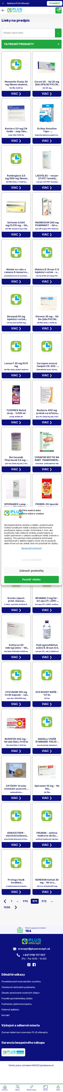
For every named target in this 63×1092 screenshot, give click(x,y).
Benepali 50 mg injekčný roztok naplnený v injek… (16, 319)
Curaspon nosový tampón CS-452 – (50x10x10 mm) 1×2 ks (47, 367)
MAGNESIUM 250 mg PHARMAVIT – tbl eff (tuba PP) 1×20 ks (47, 225)
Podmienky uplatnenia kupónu (16, 1004)
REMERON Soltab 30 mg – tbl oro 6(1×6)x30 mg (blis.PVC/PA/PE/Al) (47, 884)
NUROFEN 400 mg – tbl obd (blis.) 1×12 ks (16, 740)
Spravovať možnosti (31, 548)
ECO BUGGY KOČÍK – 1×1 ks (47, 693)
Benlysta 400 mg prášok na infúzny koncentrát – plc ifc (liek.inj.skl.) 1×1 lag (47, 414)
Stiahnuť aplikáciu (10, 1009)
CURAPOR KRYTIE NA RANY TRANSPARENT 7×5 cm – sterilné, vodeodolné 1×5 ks (47, 461)
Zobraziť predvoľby (31, 570)
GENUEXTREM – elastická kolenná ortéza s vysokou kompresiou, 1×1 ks (16, 837)
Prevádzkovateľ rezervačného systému (21, 981)
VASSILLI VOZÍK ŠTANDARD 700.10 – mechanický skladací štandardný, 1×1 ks (47, 743)
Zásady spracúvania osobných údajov (20, 992)
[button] (17, 1088)
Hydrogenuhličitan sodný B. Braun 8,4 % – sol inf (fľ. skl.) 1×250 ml (47, 649)
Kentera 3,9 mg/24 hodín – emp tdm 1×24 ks (16, 131)
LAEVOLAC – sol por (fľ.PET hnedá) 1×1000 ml (46, 178)
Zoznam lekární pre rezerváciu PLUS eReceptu (24, 1032)
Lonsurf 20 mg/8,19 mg (16, 365)
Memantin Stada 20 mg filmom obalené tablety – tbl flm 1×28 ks (16, 86)
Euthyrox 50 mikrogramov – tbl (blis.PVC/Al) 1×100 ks (16, 649)
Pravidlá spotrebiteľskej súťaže (17, 998)
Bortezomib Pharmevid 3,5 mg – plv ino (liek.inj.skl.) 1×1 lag (16, 461)
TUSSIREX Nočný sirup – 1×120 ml (16, 411)
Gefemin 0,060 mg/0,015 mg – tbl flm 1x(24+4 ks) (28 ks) (16, 226)
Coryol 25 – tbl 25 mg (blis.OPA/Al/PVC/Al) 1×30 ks (47, 84)
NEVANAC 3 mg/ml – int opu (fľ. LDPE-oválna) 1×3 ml (46, 601)
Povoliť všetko (31, 579)
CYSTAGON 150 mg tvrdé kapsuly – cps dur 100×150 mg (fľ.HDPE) (16, 696)
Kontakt (5, 1015)
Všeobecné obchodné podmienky (18, 987)
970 (25, 901)
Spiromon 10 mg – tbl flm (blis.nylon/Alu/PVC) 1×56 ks (47, 790)
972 (43, 901)
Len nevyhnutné (31, 559)
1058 (7, 907)
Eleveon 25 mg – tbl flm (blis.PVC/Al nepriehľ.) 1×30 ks (47, 319)
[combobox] (31, 32)
